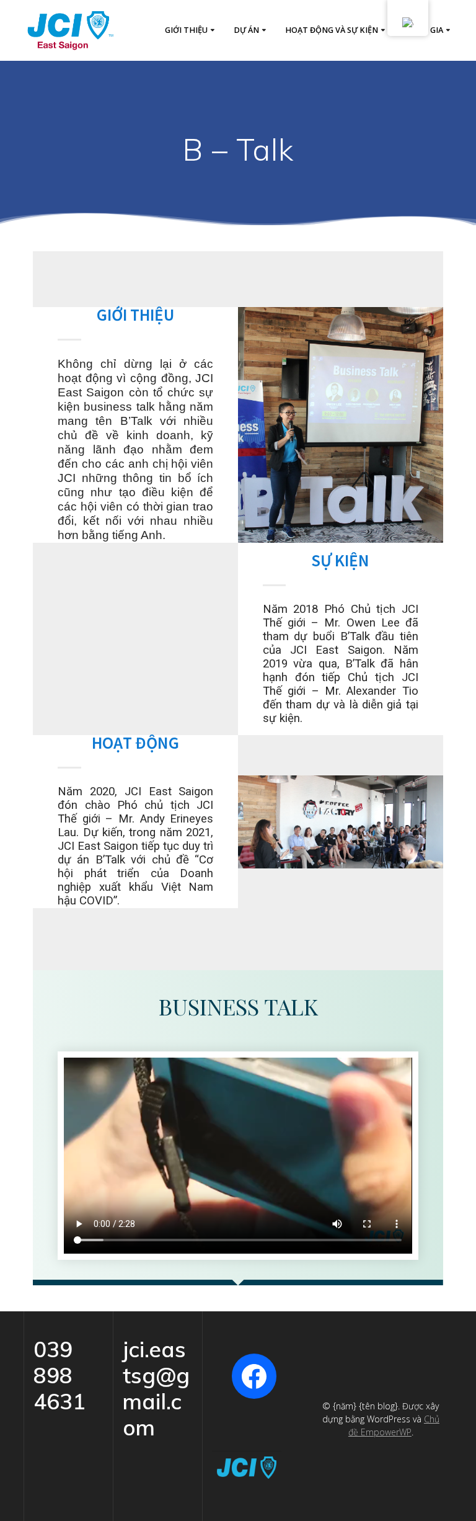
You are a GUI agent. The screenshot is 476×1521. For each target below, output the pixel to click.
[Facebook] (254, 1376)
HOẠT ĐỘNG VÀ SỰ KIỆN (331, 30)
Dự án (246, 30)
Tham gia (423, 30)
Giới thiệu (186, 30)
